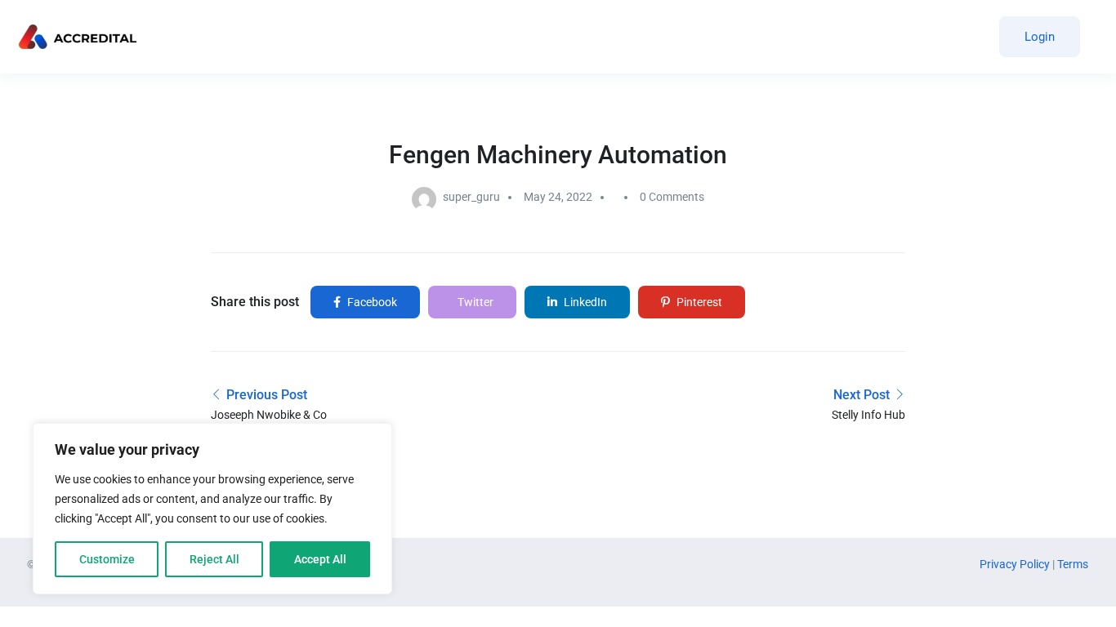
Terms (1072, 564)
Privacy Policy (1016, 564)
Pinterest (698, 302)
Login (1039, 36)
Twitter (474, 302)
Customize (107, 559)
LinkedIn (584, 302)
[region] (212, 508)
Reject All (214, 559)
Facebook (371, 302)
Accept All (320, 559)
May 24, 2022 (558, 196)
